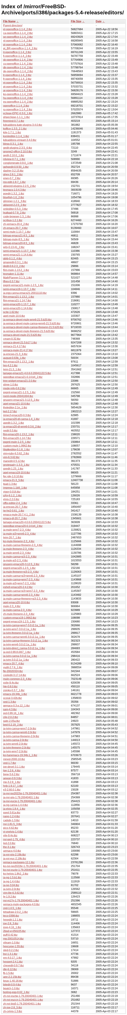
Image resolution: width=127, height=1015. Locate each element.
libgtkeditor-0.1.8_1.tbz (16, 449)
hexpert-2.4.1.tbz (13, 961)
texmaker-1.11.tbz (13, 273)
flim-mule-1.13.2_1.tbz (16, 270)
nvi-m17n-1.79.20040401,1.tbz (21, 900)
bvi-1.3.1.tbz (10, 954)
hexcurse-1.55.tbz (13, 946)
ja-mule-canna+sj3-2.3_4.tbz (20, 556)
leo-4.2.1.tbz (10, 365)
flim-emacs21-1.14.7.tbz (17, 300)
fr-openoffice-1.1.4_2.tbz (17, 78)
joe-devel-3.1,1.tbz (14, 766)
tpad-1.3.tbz (10, 484)
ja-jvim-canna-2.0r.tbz (15, 740)
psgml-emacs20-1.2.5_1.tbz (19, 568)
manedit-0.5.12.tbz (14, 461)
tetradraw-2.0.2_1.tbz (15, 912)
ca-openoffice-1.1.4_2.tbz (18, 33)
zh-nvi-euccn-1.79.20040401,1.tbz (23, 999)
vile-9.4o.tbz (10, 835)
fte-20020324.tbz (13, 671)
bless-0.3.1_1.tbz (13, 143)
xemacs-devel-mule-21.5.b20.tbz (22, 335)
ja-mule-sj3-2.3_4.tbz (15, 560)
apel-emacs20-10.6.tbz (16, 602)
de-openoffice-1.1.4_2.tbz (18, 71)
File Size (76, 21)
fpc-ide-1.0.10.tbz (13, 476)
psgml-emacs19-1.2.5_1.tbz (19, 621)
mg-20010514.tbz (13, 938)
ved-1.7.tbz (9, 763)
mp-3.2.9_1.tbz (12, 782)
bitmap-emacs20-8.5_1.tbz (18, 243)
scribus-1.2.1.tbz (12, 220)
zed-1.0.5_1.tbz (12, 908)
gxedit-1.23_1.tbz (13, 468)
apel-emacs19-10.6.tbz (16, 472)
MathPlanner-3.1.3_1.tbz (17, 277)
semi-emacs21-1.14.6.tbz (18, 254)
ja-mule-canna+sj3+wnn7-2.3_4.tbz (23, 590)
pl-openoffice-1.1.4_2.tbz (17, 44)
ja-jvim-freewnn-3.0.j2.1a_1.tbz (21, 633)
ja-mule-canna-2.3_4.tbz (17, 610)
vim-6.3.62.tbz (11, 457)
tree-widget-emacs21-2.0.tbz (19, 380)
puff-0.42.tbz (10, 934)
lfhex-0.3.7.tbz (11, 281)
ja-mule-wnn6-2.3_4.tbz (17, 552)
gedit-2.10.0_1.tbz (13, 155)
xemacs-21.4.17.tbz (14, 346)
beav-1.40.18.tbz (13, 980)
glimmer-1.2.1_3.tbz (14, 201)
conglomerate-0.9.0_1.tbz (18, 163)
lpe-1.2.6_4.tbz (12, 770)
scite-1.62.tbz (11, 312)
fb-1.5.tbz (8, 973)
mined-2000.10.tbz (14, 759)
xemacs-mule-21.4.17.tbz (18, 350)
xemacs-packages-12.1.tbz (19, 862)
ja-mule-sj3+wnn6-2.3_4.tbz (19, 533)
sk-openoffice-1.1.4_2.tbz (18, 59)
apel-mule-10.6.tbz (14, 315)
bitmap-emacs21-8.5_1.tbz (18, 235)
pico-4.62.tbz (10, 827)
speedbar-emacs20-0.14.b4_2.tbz (22, 526)
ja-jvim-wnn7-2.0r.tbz (15, 751)
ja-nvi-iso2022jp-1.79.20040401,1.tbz (25, 793)
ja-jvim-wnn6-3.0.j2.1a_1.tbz (19, 644)
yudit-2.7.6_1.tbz (12, 667)
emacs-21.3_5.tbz (13, 480)
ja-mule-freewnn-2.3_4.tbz (18, 548)
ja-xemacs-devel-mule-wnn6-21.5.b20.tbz (27, 319)
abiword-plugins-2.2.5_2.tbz (19, 186)
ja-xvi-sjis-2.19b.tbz (14, 854)
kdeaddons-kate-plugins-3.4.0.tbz (22, 124)
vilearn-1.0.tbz (11, 942)
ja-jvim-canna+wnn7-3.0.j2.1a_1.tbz (24, 625)
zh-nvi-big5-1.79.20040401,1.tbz (22, 1003)
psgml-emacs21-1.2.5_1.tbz (19, 392)
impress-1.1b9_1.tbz (15, 487)
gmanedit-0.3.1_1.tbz (15, 262)
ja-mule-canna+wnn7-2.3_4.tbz (21, 579)
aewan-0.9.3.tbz (12, 778)
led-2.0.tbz (9, 843)
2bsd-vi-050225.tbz (14, 931)
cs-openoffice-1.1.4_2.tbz (18, 63)
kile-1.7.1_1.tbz (12, 132)
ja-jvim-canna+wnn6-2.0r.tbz (19, 732)
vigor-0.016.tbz (12, 491)
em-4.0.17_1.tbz (12, 957)
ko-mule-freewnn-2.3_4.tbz (18, 541)
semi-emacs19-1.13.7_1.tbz (19, 289)
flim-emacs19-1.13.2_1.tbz (18, 361)
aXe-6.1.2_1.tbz (12, 495)
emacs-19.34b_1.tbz (15, 694)
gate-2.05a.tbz (11, 721)
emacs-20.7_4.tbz (13, 663)
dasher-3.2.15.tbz (13, 170)
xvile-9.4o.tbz (11, 682)
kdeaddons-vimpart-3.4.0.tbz (19, 140)
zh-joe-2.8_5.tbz (12, 1007)
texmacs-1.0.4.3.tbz (14, 189)
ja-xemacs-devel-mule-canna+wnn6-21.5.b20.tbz (31, 323)
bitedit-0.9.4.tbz (12, 984)
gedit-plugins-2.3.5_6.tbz (17, 147)
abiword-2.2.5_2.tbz (14, 205)
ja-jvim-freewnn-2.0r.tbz (16, 747)
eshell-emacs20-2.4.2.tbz (18, 587)
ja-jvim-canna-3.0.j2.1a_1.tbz (20, 656)
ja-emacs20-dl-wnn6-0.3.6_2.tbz (22, 426)
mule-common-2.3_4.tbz (17, 678)
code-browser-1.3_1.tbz (17, 216)
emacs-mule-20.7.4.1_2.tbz (19, 514)
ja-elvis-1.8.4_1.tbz (14, 808)
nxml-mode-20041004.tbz (18, 396)
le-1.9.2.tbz (9, 896)
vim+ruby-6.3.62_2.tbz (16, 453)
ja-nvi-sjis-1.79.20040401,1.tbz (21, 797)
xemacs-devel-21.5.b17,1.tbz (20, 342)
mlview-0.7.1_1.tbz (14, 159)
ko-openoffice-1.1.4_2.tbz (18, 94)
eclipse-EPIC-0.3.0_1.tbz (17, 113)
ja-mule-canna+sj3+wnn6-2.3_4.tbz (23, 575)
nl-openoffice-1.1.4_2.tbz (17, 40)
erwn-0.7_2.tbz (12, 178)
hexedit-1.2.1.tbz (12, 919)
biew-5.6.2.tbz (11, 774)
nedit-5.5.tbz (10, 430)
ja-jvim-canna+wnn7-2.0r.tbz (19, 728)
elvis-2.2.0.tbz (11, 499)
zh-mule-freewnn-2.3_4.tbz (18, 614)
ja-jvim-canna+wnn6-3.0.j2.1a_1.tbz (24, 636)
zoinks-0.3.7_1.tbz (13, 690)
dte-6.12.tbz (10, 969)
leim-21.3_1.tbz (12, 369)
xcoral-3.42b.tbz (12, 698)
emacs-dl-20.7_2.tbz (15, 518)
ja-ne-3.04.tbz (11, 885)
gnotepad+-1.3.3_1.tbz (16, 464)
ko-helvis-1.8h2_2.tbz (15, 873)
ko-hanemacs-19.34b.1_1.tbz (20, 755)
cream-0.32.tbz (12, 338)
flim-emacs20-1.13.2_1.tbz (18, 434)
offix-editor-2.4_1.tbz (15, 503)
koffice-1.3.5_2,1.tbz (15, 128)
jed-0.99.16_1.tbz (13, 713)
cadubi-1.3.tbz (11, 820)
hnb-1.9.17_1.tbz (13, 785)
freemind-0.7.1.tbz (13, 120)
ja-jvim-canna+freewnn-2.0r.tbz (21, 736)
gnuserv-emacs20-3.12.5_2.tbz (21, 564)
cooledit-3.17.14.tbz (14, 675)
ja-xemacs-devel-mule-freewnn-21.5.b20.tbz (29, 331)
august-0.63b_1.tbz (14, 357)
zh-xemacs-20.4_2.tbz (16, 224)
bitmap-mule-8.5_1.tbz (16, 239)
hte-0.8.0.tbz (10, 686)
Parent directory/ (12, 25)
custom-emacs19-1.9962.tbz (19, 617)
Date (99, 21)
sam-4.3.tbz (10, 709)
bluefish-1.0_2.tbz (13, 197)
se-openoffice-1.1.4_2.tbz (18, 36)
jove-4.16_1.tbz (12, 927)
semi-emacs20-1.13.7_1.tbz (19, 304)
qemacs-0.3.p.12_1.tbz (16, 705)
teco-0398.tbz (11, 915)
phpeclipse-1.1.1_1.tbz (16, 117)
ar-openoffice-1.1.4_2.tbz (17, 90)
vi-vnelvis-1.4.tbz (13, 831)
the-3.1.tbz (9, 847)
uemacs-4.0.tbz (12, 850)
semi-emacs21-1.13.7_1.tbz (19, 251)
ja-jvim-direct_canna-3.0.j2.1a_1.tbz (24, 648)
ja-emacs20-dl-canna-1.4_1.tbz (21, 419)
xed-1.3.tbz (9, 701)
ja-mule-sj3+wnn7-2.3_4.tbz (19, 583)
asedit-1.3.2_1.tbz (13, 422)
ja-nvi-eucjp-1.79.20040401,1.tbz (22, 801)
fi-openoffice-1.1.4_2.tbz (17, 56)
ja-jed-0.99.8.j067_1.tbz (17, 652)
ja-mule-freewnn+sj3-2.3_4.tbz (21, 571)
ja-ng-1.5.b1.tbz (12, 877)
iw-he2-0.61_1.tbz (13, 510)
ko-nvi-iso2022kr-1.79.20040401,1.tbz (25, 866)
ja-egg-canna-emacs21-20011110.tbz (25, 293)
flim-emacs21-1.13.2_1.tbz (18, 296)
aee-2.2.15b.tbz (12, 976)
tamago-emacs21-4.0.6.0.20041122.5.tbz (27, 373)
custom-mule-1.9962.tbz (17, 445)
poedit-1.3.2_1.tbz (13, 193)
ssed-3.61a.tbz (11, 812)
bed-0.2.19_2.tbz (13, 724)
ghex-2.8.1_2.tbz (13, 174)
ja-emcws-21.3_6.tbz (15, 354)
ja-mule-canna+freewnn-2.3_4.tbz (22, 545)
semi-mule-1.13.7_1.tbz (17, 231)
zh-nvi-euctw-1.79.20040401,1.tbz (23, 996)
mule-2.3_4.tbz (12, 606)
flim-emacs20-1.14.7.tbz (17, 438)
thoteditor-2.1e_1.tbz (15, 407)
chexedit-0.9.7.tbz (13, 965)
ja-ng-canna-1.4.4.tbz (15, 805)
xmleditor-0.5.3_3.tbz (15, 208)
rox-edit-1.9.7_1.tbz (14, 182)
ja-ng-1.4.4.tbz (11, 881)
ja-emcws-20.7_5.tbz (15, 506)
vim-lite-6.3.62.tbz (13, 892)
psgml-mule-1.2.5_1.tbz (17, 442)
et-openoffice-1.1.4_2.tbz (17, 82)
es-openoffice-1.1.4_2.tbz (18, 101)
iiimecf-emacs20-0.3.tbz (17, 415)
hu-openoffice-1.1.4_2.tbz (18, 98)
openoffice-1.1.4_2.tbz (16, 105)
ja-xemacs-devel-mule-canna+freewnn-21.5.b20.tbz (33, 327)
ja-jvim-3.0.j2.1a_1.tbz (16, 659)
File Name (9, 21)
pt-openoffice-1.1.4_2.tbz (17, 86)
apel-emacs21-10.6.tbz (16, 403)
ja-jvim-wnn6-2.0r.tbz (15, 743)
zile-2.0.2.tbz (10, 717)
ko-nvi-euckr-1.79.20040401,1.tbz (22, 869)
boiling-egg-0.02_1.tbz (16, 992)
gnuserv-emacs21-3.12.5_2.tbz (21, 399)
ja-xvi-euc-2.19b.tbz (14, 858)
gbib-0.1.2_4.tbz (12, 258)
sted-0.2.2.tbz (11, 950)
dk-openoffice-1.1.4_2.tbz (18, 67)
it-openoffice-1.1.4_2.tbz (17, 52)
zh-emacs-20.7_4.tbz (15, 228)
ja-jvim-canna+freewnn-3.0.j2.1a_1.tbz (25, 640)
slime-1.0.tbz (10, 384)
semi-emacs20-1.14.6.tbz (18, 308)
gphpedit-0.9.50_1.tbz (16, 166)
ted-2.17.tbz (10, 411)
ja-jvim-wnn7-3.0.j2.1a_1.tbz (19, 629)
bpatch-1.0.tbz (11, 988)
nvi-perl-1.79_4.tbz (14, 839)
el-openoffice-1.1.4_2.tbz (17, 29)
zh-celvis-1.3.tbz (12, 1011)
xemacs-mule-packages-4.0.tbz (21, 904)
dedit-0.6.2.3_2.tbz (14, 266)
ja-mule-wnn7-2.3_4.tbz (17, 529)
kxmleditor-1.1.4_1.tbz (16, 136)
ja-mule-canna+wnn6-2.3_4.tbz (21, 594)
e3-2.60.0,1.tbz (12, 789)
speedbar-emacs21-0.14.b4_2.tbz (22, 377)
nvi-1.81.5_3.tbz (12, 824)
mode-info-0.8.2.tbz (14, 388)
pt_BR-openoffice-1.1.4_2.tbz (20, 48)
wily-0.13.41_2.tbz (13, 247)
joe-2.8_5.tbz (10, 923)
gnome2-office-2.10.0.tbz (17, 151)
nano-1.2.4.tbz (11, 816)
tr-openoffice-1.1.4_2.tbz (17, 75)
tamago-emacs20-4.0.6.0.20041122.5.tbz (27, 522)
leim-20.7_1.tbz (12, 537)
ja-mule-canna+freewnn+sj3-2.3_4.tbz (25, 598)
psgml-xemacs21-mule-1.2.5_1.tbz (23, 285)
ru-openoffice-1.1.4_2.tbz (17, 109)
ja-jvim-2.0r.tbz (11, 889)
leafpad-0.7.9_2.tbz (14, 212)
